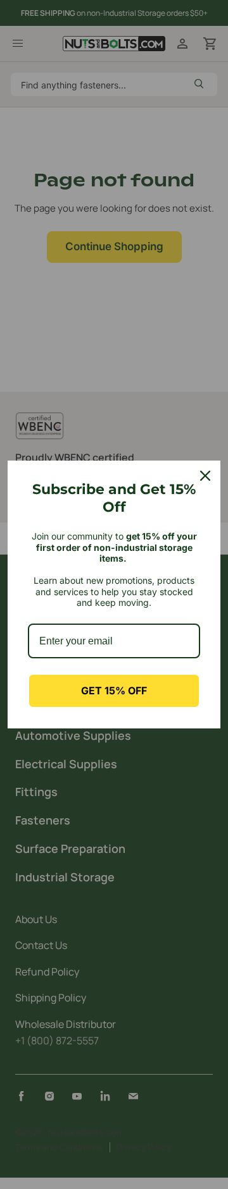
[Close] (205, 476)
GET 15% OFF (114, 690)
